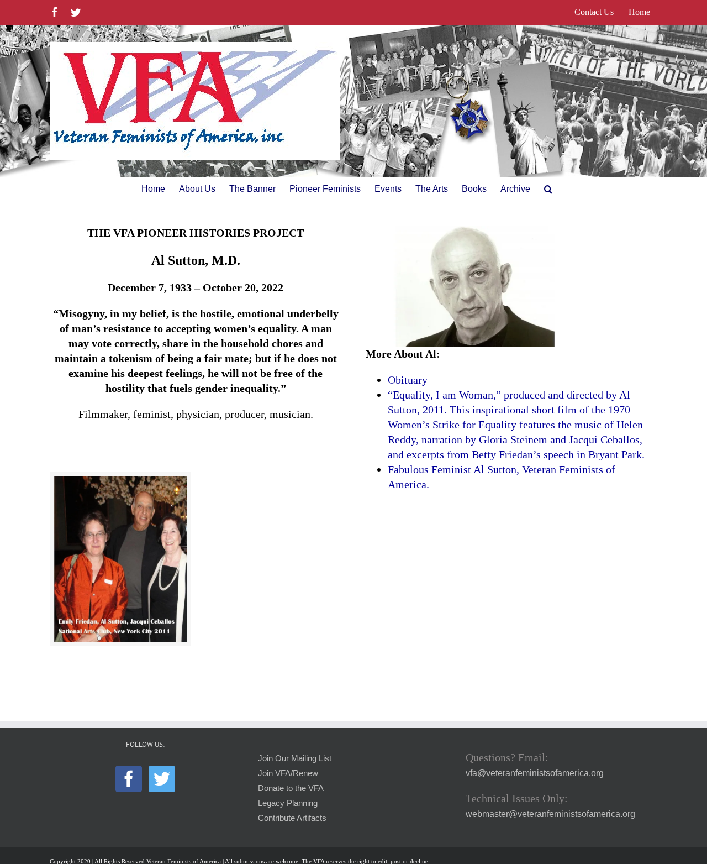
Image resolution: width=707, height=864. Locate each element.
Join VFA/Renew (288, 773)
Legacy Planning (288, 803)
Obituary (408, 380)
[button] (548, 189)
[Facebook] (128, 779)
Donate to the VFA (291, 788)
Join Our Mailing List (294, 758)
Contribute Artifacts (292, 818)
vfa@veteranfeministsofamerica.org (535, 773)
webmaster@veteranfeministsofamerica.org (550, 814)
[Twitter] (162, 779)
